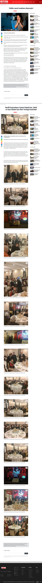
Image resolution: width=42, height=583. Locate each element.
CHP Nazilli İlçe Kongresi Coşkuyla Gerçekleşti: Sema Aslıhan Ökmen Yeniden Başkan (37, 42)
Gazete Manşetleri (31, 577)
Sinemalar (30, 574)
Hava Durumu (30, 569)
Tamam (38, 582)
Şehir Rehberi (30, 576)
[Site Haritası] (9, 571)
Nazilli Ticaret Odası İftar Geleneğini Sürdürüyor (36, 56)
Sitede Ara (37, 569)
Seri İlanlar (30, 575)
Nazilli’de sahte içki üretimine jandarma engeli (36, 63)
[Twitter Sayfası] (2, 571)
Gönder (26, 553)
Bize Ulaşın (16, 575)
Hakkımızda (1, 574)
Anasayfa (2, 104)
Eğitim (22, 573)
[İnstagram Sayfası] (3, 571)
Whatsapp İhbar (9, 575)
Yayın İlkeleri (2, 575)
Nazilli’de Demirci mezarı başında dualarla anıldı (37, 59)
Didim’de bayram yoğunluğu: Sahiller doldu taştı (36, 37)
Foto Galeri (17, 567)
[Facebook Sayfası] (0, 571)
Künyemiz (17, 573)
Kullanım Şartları (9, 574)
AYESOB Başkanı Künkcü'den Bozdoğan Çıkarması (37, 24)
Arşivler (17, 572)
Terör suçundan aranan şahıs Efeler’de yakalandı (37, 30)
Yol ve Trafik (30, 570)
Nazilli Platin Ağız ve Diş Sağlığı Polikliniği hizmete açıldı (37, 69)
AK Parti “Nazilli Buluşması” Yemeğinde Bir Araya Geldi (37, 16)
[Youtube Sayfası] (5, 571)
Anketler (37, 570)
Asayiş (22, 570)
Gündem (5, 104)
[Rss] (8, 571)
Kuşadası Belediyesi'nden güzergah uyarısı (36, 34)
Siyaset (23, 574)
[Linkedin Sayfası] (6, 571)
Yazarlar (16, 570)
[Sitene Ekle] (10, 571)
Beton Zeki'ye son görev (37, 66)
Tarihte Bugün (30, 573)
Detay (38, 581)
